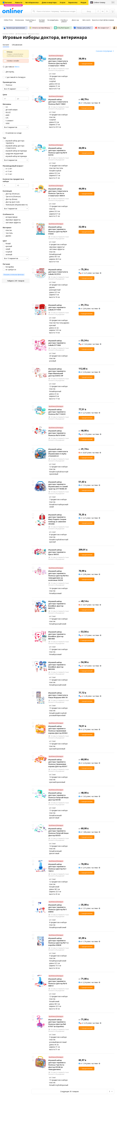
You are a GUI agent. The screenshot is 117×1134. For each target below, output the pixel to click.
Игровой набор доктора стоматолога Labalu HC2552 (58, 271)
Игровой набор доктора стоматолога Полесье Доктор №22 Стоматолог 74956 (58, 62)
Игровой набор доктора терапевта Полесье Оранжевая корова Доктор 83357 (57, 763)
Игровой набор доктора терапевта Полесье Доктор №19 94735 (57, 151)
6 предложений (86, 439)
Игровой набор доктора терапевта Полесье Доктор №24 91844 (57, 230)
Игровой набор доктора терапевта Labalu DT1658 (56, 307)
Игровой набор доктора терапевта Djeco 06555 (56, 552)
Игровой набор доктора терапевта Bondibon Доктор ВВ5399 (56, 665)
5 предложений (86, 278)
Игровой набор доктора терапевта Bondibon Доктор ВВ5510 (56, 604)
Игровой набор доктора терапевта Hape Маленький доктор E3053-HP (56, 372)
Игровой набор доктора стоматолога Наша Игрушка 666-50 (58, 695)
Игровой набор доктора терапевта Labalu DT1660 (56, 342)
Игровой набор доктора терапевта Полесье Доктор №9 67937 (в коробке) (57, 1023)
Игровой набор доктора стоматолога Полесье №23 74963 (58, 101)
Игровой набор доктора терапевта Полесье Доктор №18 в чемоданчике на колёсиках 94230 (58, 575)
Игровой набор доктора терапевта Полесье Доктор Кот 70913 (57, 867)
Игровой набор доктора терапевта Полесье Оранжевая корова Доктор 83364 (57, 729)
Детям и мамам (21, 34)
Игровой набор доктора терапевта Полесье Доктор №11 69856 (57, 908)
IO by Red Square (63, 28)
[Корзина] (112, 11)
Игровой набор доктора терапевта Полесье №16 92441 (56, 433)
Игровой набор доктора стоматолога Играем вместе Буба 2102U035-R (58, 452)
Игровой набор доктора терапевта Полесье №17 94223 (56, 411)
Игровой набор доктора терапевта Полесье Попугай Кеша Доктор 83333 (58, 832)
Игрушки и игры (33, 34)
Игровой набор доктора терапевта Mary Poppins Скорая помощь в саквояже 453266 (57, 519)
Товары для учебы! (83, 28)
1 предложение (86, 63)
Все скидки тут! (103, 28)
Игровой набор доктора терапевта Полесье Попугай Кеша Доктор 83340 (58, 796)
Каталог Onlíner (8, 34)
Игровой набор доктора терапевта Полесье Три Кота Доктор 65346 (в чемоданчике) (56, 1064)
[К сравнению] (33, 56)
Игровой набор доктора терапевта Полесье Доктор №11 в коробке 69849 (58, 941)
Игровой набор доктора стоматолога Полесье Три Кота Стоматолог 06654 (58, 192)
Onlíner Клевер (99, 2)
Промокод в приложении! (15, 28)
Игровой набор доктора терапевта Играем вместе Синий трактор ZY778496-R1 (58, 485)
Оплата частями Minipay (41, 28)
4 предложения (86, 108)
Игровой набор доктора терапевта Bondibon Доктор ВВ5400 (56, 635)
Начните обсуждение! (56, 70)
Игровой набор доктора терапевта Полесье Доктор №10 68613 (57, 982)
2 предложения (86, 768)
